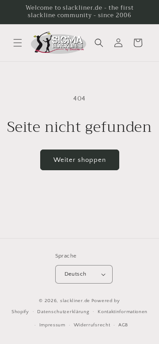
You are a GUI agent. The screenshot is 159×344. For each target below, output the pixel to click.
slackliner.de (75, 300)
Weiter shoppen (79, 160)
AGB (123, 325)
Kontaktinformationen (123, 311)
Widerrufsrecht (92, 325)
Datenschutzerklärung (63, 311)
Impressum (52, 325)
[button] (17, 42)
